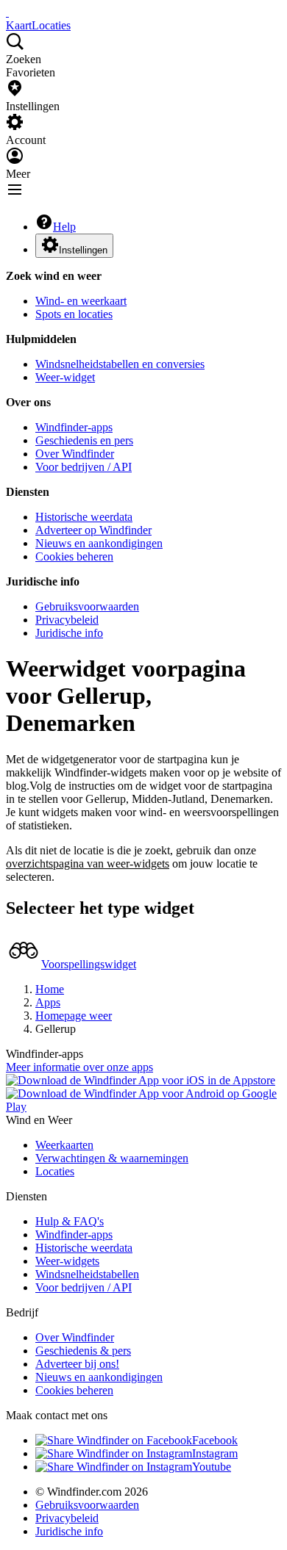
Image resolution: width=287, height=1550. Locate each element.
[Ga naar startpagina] (7, 12)
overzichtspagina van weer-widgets (87, 863)
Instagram (215, 1453)
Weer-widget (65, 377)
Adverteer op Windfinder (93, 530)
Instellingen (83, 250)
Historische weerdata (83, 517)
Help (64, 226)
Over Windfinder (74, 453)
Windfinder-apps (74, 427)
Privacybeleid (67, 619)
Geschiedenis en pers (84, 440)
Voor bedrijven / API (83, 467)
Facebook (215, 1440)
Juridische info (69, 633)
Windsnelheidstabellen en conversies (120, 364)
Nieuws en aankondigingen (99, 543)
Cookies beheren (74, 556)
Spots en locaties (74, 314)
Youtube (211, 1466)
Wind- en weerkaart (81, 301)
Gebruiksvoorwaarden (87, 606)
